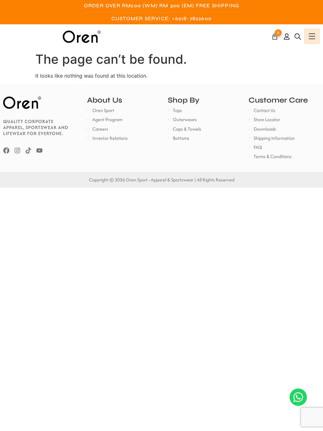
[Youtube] (39, 150)
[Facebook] (6, 150)
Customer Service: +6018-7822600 (161, 18)
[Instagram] (17, 150)
